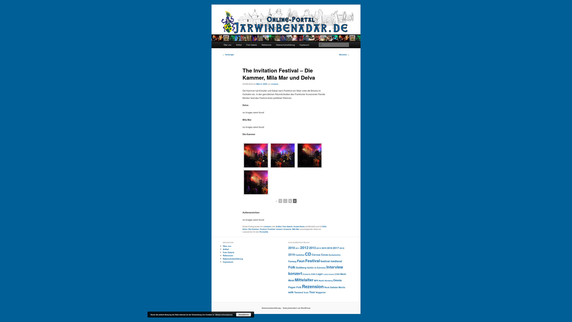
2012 (304, 247)
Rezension (313, 286)
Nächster (344, 54)
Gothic (310, 267)
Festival (263, 229)
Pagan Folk (294, 287)
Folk (291, 267)
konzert (279, 229)
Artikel (239, 44)
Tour (312, 292)
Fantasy (292, 261)
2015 (324, 248)
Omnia (337, 280)
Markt (343, 274)
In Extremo (320, 267)
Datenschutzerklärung (285, 44)
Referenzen (266, 44)
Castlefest (299, 255)
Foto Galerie (251, 44)
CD (308, 254)
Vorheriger (228, 54)
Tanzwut (298, 292)
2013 (312, 248)
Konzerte (287, 229)
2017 (336, 248)
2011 (297, 248)
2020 (324, 226)
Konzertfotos (299, 226)
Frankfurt (271, 229)
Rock (326, 287)
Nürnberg (329, 280)
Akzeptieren (243, 314)
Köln (313, 274)
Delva (245, 229)
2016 (329, 248)
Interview (334, 267)
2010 (291, 248)
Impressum (304, 44)
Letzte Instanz (328, 274)
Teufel (306, 292)
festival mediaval (331, 261)
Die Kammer (253, 229)
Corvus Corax (320, 254)
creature (274, 84)
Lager (319, 274)
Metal (291, 280)
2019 (291, 254)
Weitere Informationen (224, 315)
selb (291, 292)
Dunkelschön (335, 255)
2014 (318, 248)
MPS (316, 280)
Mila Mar (295, 229)
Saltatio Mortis (337, 287)
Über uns (227, 44)
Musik (321, 280)
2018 (341, 248)
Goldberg (301, 267)
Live (337, 274)
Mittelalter (304, 279)
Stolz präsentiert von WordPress (296, 308)
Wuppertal (321, 292)
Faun (301, 260)
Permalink (263, 231)
